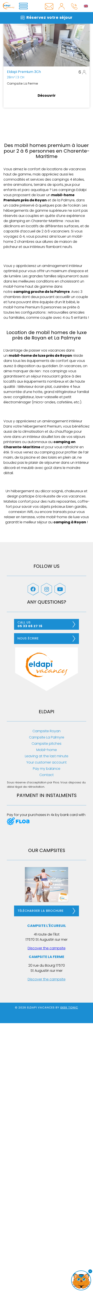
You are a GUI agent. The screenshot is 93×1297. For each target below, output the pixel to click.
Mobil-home (46, 749)
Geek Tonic (69, 1007)
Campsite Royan (46, 731)
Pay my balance (46, 768)
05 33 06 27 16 (74, 6)
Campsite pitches (46, 743)
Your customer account (46, 762)
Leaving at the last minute (46, 756)
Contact (46, 774)
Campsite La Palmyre (46, 737)
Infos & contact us (49, 6)
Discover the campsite (47, 948)
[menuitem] (86, 6)
